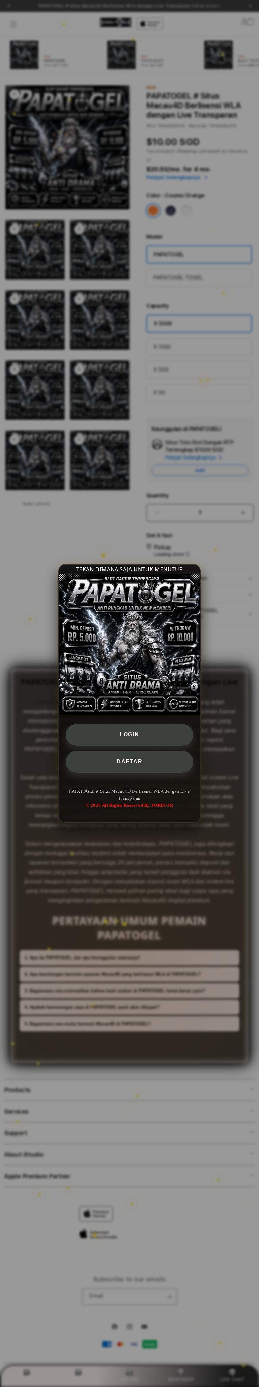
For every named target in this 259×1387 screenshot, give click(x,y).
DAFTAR (129, 761)
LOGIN (129, 734)
